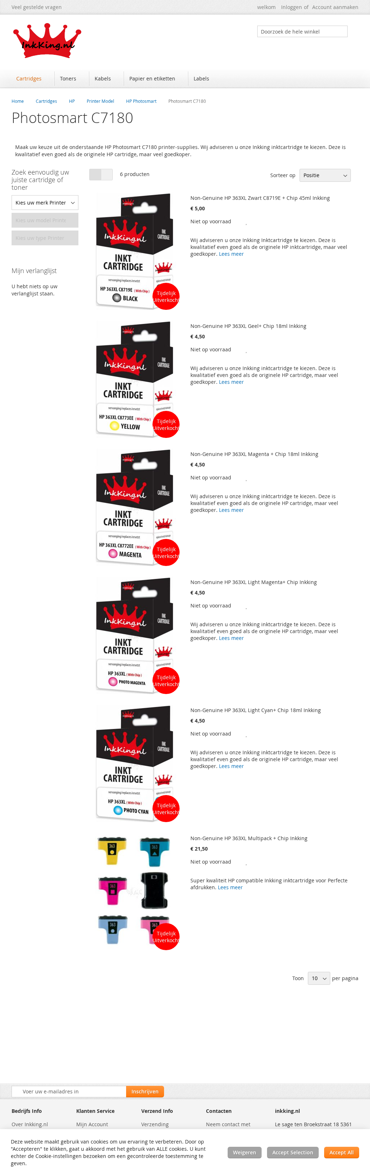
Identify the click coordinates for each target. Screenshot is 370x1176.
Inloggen (291, 7)
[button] (247, 221)
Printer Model (100, 101)
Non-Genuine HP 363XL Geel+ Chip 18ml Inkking (248, 325)
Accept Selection (292, 1152)
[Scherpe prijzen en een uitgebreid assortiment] (48, 41)
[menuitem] (32, 78)
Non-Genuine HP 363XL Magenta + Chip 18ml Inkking (254, 454)
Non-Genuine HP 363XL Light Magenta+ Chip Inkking (253, 582)
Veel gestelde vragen (37, 7)
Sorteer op (283, 175)
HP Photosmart (141, 101)
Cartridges (46, 101)
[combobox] (302, 31)
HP (72, 101)
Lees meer (231, 253)
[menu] (185, 79)
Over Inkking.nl (30, 1124)
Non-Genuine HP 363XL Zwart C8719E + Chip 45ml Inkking (260, 197)
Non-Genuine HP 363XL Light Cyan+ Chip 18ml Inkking (255, 710)
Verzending (155, 1124)
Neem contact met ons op (228, 1128)
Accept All (342, 1152)
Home (18, 101)
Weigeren (244, 1152)
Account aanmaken (335, 7)
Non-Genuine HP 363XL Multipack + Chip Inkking (248, 838)
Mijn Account (92, 1124)
